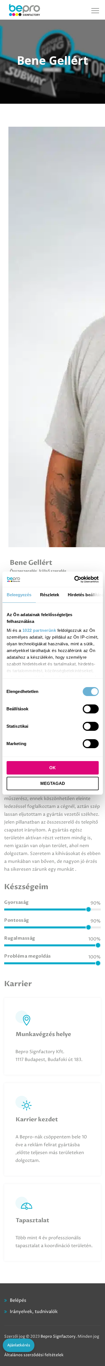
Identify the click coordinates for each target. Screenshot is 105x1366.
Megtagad (52, 783)
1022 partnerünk (39, 630)
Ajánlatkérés (18, 1345)
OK (52, 767)
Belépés (18, 1300)
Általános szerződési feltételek (34, 1355)
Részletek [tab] (49, 594)
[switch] (91, 708)
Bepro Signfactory (58, 1336)
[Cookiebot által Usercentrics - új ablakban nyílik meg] (75, 579)
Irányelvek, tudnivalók (34, 1312)
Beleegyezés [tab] (18, 594)
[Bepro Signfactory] (24, 10)
